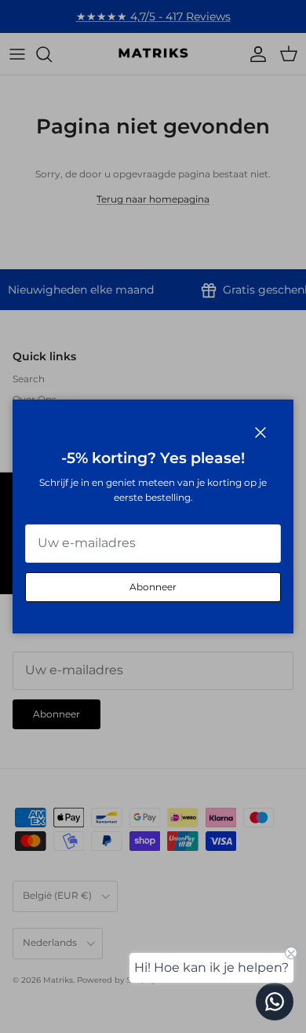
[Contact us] (274, 1001)
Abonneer (153, 587)
